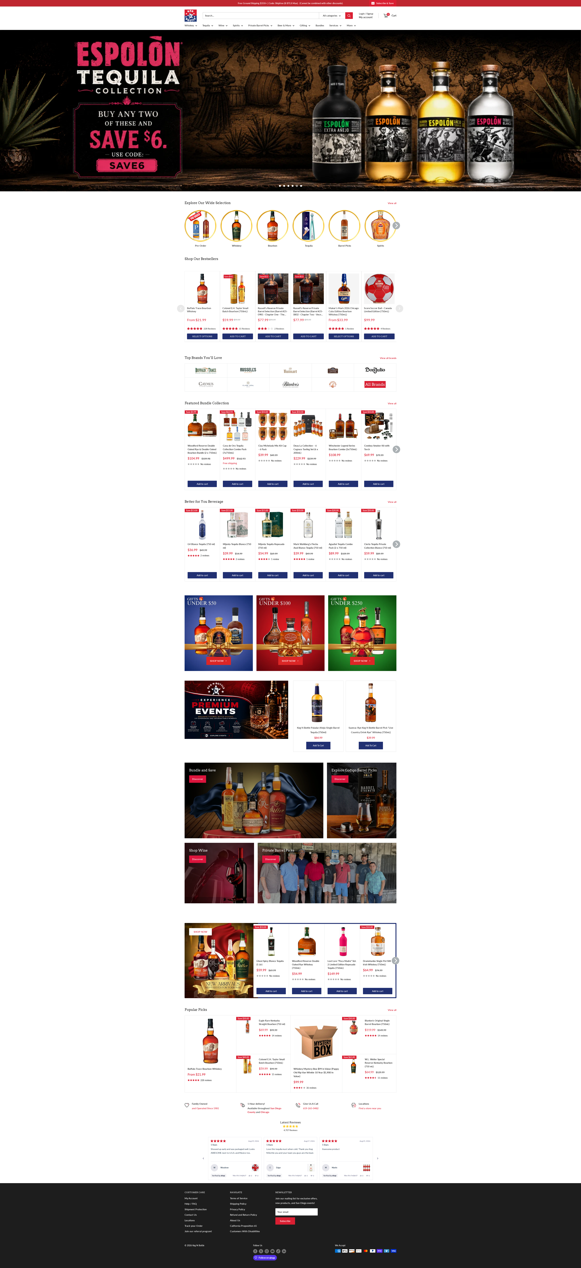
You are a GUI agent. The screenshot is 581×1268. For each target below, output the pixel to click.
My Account (191, 1198)
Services (333, 25)
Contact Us (191, 1214)
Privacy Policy (237, 1209)
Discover (197, 779)
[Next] (396, 225)
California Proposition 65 (243, 1225)
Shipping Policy (238, 1203)
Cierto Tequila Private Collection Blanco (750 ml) (377, 546)
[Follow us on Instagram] (267, 1251)
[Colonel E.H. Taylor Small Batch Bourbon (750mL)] (237, 288)
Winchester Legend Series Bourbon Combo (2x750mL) (343, 447)
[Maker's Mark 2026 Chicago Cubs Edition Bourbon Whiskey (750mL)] (344, 288)
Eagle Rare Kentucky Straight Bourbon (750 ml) (272, 1022)
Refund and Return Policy (243, 1214)
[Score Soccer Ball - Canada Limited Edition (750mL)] (379, 288)
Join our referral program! (198, 1231)
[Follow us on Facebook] (255, 1251)
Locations (190, 1220)
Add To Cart (318, 745)
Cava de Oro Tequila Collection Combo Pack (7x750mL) (234, 449)
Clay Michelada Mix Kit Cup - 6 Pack (272, 447)
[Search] (349, 15)
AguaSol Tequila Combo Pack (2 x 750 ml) (341, 546)
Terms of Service (238, 1198)
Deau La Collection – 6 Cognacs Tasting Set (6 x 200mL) (306, 449)
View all (392, 203)
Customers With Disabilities (245, 1231)
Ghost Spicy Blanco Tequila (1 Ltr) (270, 963)
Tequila (206, 25)
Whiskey (189, 25)
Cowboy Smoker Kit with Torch (376, 447)
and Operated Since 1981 (205, 1108)
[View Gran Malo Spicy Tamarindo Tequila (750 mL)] (311, 1167)
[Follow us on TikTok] (278, 1251)
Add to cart (202, 484)
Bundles (320, 25)
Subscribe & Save (385, 3)
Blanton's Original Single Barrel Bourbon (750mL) (377, 1022)
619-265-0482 (310, 1108)
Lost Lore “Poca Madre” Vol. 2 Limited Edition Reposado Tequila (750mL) (342, 964)
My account (366, 17)
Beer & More (284, 25)
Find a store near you (370, 1108)
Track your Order (194, 1225)
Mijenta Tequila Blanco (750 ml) (237, 546)
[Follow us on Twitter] (261, 1251)
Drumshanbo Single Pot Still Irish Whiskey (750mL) (377, 963)
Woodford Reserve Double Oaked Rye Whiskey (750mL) (305, 964)
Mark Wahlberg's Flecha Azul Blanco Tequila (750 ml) (308, 546)
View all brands (388, 358)
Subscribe (285, 1220)
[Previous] (181, 308)
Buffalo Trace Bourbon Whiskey (205, 1068)
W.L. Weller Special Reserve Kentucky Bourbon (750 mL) (378, 1063)
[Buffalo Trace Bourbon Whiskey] (202, 288)
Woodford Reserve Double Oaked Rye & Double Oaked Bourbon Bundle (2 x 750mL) (202, 449)
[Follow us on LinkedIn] (284, 1251)
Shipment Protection (196, 1209)
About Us (235, 1220)
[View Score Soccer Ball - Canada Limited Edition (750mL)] (255, 1167)
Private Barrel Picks (258, 25)
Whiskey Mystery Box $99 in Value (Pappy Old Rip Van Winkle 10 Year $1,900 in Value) (316, 1072)
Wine (221, 25)
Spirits (236, 25)
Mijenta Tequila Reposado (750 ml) (271, 546)
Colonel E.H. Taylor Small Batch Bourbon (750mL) (272, 1061)
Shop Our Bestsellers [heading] (201, 259)
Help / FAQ (191, 1203)
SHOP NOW (217, 660)
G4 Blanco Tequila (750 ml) (201, 544)
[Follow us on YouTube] (272, 1251)
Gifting (303, 25)
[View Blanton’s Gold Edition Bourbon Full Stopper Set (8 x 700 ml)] (366, 1167)
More (350, 25)
